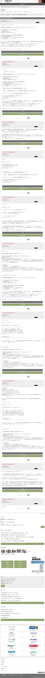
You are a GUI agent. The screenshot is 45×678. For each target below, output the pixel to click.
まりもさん (4, 20)
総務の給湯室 (23, 6)
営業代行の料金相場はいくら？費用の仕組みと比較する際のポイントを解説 (13, 534)
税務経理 (5, 6)
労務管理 (2, 6)
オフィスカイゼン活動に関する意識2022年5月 (8, 578)
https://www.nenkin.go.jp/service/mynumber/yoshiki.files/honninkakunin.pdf (14, 477)
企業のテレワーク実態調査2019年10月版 (7, 580)
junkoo (5, 63)
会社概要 (2, 662)
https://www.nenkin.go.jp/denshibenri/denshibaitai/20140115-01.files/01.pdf (26, 481)
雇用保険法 (7, 563)
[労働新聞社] (14, 551)
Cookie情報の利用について (13, 674)
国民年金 (20, 90)
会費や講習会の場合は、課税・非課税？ (7, 609)
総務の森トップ (3, 658)
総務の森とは (3, 660)
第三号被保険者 (5, 37)
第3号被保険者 (18, 41)
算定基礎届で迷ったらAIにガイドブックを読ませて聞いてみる (11, 600)
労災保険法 (7, 565)
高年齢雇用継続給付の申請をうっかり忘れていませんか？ (10, 594)
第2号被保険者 (6, 102)
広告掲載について (4, 668)
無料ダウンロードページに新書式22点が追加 (7, 522)
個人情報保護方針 (4, 674)
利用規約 (21, 674)
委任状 (16, 37)
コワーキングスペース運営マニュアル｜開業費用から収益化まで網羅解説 (12, 540)
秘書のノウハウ (28, 6)
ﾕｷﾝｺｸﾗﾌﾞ (5, 245)
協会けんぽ (16, 76)
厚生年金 (32, 259)
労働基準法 (7, 561)
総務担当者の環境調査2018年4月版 (6, 583)
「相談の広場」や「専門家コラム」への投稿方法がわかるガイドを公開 (11, 524)
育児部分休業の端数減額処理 (5, 615)
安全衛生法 (20, 563)
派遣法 (20, 565)
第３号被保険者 (23, 90)
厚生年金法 (20, 561)
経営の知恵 (13, 6)
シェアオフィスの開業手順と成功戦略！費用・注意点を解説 (10, 538)
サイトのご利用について (5, 666)
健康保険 (6, 76)
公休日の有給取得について (5, 617)
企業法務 (9, 6)
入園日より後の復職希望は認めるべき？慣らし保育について (10, 613)
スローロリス (6, 123)
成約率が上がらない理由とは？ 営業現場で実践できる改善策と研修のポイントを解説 (14, 532)
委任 (7, 42)
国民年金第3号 (4, 27)
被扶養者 (3, 32)
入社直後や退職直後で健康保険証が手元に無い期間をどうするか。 (11, 596)
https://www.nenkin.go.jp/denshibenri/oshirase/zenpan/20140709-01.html (14, 485)
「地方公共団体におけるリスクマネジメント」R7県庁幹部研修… (11, 598)
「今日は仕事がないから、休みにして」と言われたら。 (9, 592)
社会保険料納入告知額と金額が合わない (7, 611)
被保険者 (7, 27)
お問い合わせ (3, 670)
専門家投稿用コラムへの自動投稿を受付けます (7, 519)
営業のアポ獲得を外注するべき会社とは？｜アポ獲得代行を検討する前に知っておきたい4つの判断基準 (17, 536)
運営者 (2, 664)
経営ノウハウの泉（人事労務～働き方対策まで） (20, 14)
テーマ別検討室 (17, 6)
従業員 (5, 38)
